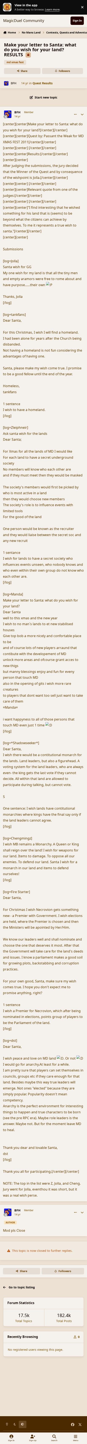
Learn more (8, 7)
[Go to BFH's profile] (6, 83)
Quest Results (43, 83)
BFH (13, 83)
